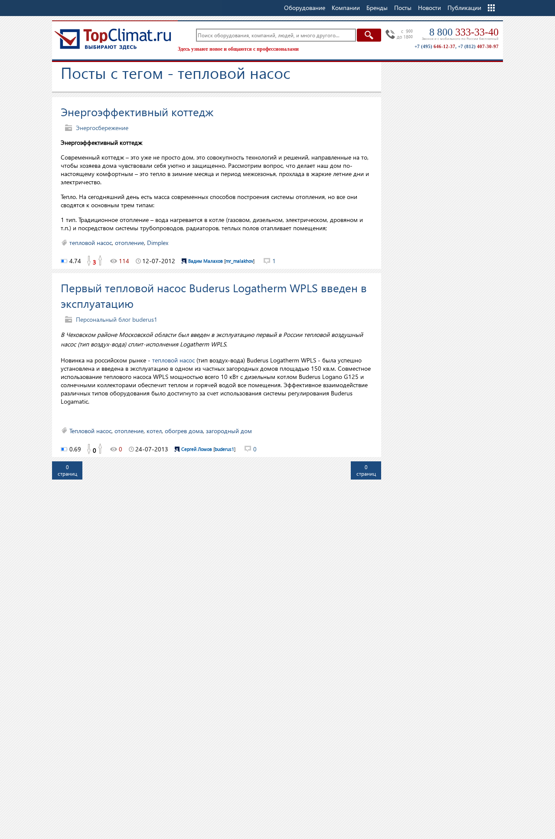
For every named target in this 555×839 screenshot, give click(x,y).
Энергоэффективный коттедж (137, 111)
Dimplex (157, 242)
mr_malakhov (239, 261)
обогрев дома (184, 431)
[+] (101, 261)
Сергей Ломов (196, 449)
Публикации (464, 7)
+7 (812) (478, 46)
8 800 (464, 32)
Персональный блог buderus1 (116, 319)
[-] (88, 261)
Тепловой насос (90, 431)
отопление (129, 242)
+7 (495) (435, 46)
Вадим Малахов (205, 261)
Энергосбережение (102, 128)
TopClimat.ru (112, 39)
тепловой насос (90, 242)
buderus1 (224, 449)
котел (154, 431)
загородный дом (229, 431)
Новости (429, 7)
